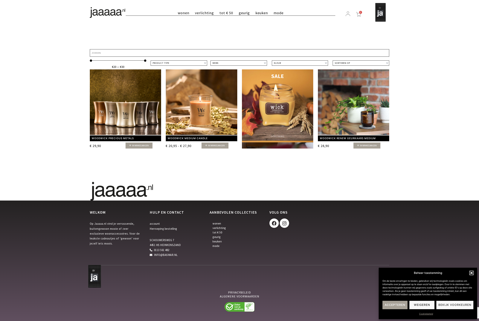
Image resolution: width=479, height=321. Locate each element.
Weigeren (422, 305)
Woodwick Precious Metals (113, 138)
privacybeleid (239, 292)
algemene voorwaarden (239, 296)
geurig (244, 13)
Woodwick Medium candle (188, 138)
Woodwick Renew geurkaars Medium (348, 138)
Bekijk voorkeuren (454, 305)
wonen (183, 13)
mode (278, 13)
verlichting (204, 13)
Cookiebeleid (426, 313)
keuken (261, 13)
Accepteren (395, 305)
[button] (471, 273)
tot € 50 (226, 13)
